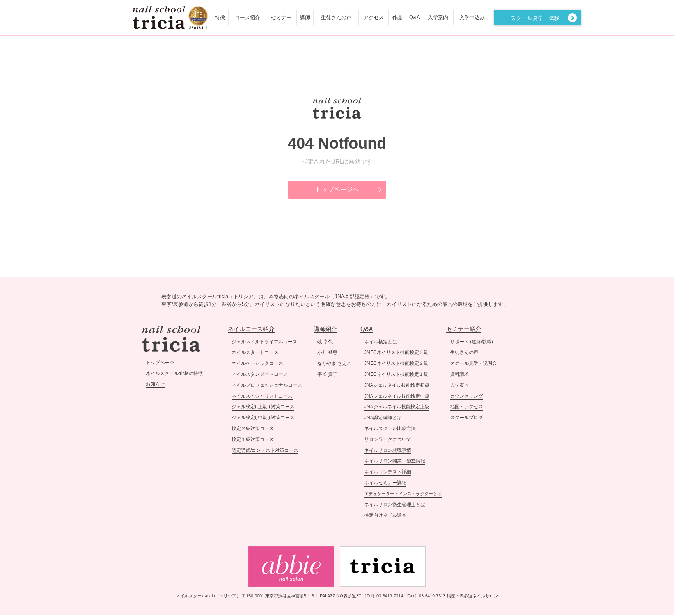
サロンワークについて (387, 439)
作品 (397, 17)
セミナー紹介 (463, 329)
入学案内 (438, 17)
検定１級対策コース (253, 439)
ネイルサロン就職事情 (387, 450)
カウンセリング (466, 396)
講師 (305, 17)
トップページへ (337, 189)
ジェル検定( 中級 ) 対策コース (263, 417)
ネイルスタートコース (255, 352)
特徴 (220, 17)
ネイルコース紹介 (251, 329)
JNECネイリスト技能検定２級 (396, 363)
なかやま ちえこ (334, 363)
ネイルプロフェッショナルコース (267, 385)
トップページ (160, 362)
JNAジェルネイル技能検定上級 (396, 406)
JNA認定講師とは (382, 417)
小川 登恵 (327, 352)
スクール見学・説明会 (473, 363)
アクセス (374, 17)
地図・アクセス (466, 406)
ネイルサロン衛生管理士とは (394, 504)
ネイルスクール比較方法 (390, 428)
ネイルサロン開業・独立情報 (394, 461)
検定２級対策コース (253, 428)
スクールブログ (466, 417)
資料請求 (459, 374)
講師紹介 (325, 329)
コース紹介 (247, 17)
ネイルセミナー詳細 (385, 482)
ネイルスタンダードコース (260, 374)
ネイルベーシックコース (257, 363)
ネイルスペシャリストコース (262, 396)
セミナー (281, 17)
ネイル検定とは (380, 342)
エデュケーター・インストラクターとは (403, 493)
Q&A (414, 17)
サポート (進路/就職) (471, 342)
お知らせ (155, 384)
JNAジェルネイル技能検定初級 (396, 385)
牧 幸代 (325, 342)
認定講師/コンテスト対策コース (265, 450)
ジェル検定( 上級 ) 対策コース (263, 406)
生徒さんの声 (336, 17)
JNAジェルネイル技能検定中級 (396, 396)
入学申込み (472, 17)
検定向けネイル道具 (385, 515)
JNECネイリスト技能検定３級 (396, 352)
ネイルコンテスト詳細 (387, 472)
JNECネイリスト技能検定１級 (396, 374)
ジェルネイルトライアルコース (264, 342)
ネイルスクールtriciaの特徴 (174, 373)
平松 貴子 (327, 374)
